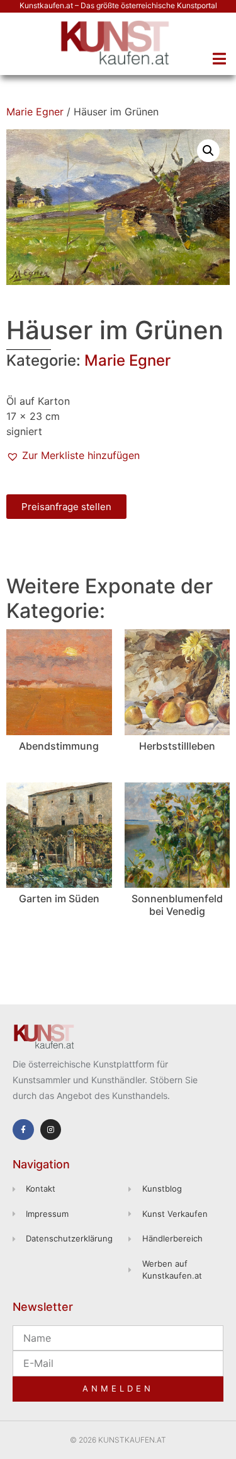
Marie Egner (35, 111)
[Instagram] (51, 1130)
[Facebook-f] (23, 1130)
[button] (219, 58)
